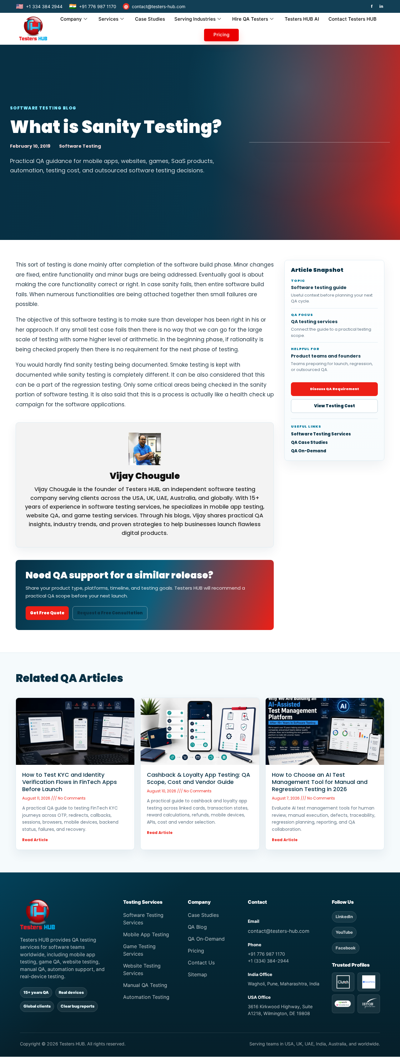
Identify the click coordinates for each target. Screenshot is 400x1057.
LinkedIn (344, 916)
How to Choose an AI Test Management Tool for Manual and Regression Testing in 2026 (320, 782)
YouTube (344, 932)
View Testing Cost (334, 406)
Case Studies (150, 19)
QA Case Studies (309, 442)
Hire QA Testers (250, 19)
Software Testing (80, 146)
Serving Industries (195, 19)
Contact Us (201, 962)
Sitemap (197, 974)
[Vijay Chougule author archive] (145, 449)
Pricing (221, 35)
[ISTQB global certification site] (369, 1003)
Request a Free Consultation (110, 613)
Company (71, 19)
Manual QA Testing (145, 985)
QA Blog (197, 927)
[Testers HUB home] (65, 914)
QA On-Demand (308, 451)
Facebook (346, 947)
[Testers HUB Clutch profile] (343, 982)
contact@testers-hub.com (154, 6)
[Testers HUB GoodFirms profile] (369, 982)
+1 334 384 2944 (39, 6)
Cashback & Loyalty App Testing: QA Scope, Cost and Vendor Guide (198, 778)
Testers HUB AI (302, 19)
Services (108, 19)
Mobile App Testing (146, 934)
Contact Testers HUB (352, 19)
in (381, 6)
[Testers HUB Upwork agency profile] (343, 1003)
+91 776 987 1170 (92, 6)
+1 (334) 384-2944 (268, 960)
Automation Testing (146, 997)
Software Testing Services (321, 434)
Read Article (35, 839)
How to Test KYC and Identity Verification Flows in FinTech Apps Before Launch (69, 782)
